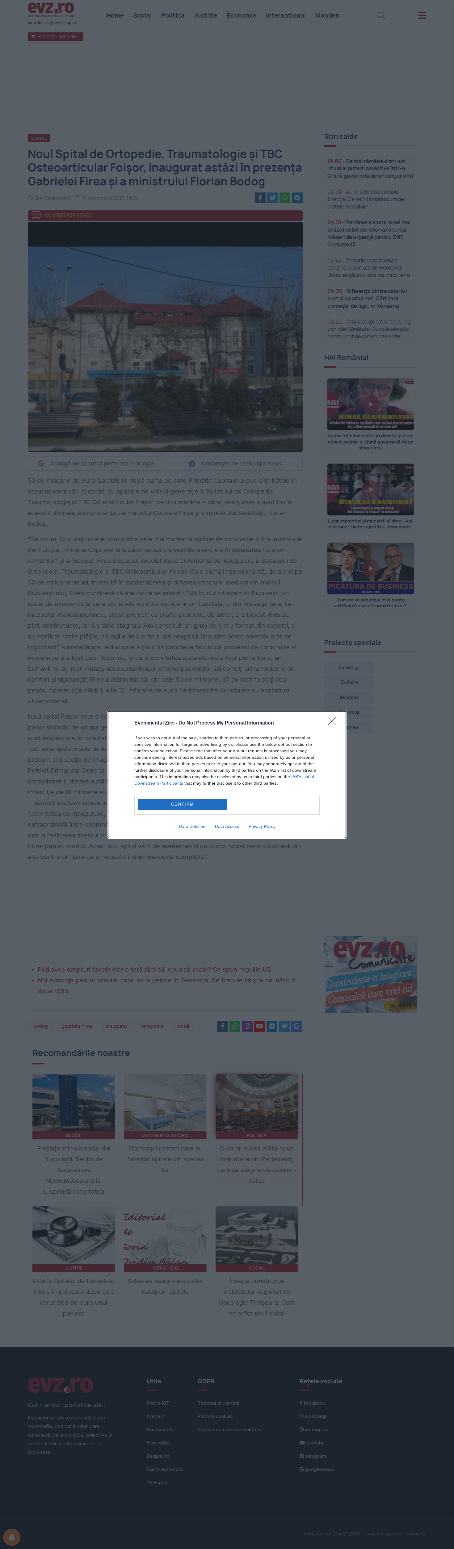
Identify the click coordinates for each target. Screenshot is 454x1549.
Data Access (227, 826)
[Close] (334, 723)
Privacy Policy (262, 826)
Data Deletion (192, 826)
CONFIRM (182, 804)
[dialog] (227, 774)
